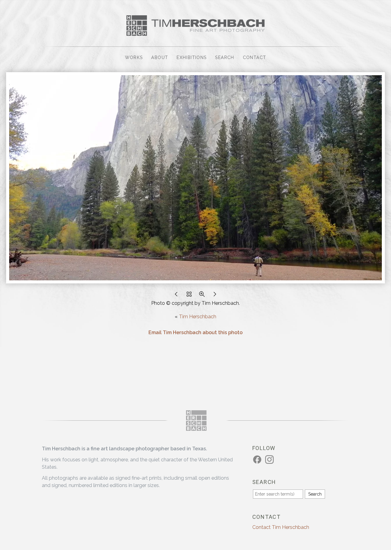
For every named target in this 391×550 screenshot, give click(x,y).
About (159, 57)
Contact (254, 57)
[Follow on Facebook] (258, 459)
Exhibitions (191, 57)
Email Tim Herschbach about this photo (195, 332)
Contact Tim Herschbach (280, 527)
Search (224, 57)
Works (134, 57)
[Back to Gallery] (189, 296)
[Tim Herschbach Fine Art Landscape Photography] (195, 32)
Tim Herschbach (197, 316)
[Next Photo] (214, 296)
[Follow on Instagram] (270, 459)
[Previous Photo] (176, 296)
